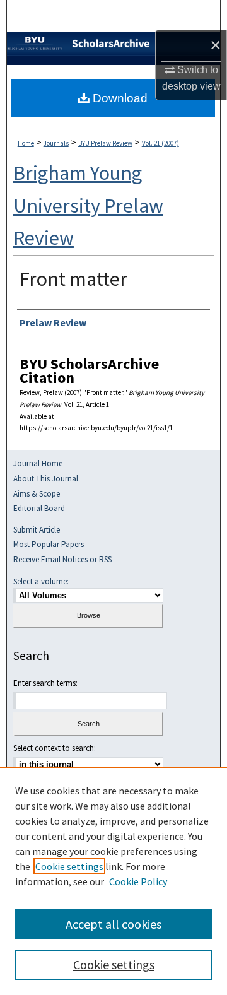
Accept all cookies (113, 924)
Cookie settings (69, 866)
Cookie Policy (138, 881)
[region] (113, 881)
